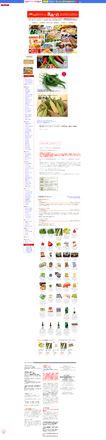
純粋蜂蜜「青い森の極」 (28, 116)
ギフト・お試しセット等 (47, 120)
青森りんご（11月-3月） (28, 79)
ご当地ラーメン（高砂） (28, 221)
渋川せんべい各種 (27, 181)
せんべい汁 (26, 159)
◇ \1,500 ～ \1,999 (29, 249)
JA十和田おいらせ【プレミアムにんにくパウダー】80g (51, 289)
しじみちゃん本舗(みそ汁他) (29, 126)
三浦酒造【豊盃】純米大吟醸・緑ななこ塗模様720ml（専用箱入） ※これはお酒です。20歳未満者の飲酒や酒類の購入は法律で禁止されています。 (67, 332)
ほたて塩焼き (27, 141)
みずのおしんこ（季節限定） (29, 94)
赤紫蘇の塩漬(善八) (27, 91)
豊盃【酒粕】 (27, 88)
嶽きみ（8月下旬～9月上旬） (29, 80)
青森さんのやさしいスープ (28, 135)
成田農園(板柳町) (27, 199)
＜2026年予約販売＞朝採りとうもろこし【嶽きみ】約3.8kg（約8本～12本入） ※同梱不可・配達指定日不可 (59, 238)
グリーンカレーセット (28, 215)
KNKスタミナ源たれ (28, 153)
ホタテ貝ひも (27, 138)
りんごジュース (27, 190)
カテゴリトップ (40, 120)
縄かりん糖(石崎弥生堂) (28, 163)
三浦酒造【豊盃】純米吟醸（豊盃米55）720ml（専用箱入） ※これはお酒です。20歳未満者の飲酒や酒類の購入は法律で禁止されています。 (67, 317)
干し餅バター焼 (27, 175)
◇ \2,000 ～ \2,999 (29, 250)
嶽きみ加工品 (27, 97)
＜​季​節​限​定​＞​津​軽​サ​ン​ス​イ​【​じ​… (70, 350)
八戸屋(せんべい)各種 (28, 183)
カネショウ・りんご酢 (28, 211)
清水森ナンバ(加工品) (28, 119)
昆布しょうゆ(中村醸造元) (28, 209)
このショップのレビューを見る (74, 197)
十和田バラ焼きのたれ (28, 154)
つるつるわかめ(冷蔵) (28, 129)
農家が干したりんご (28, 186)
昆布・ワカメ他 (27, 144)
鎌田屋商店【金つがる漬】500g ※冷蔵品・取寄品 (51, 269)
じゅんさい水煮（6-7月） (28, 96)
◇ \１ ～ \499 (28, 246)
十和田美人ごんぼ (27, 102)
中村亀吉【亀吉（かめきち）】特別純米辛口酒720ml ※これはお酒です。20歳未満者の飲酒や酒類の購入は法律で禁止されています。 (43, 332)
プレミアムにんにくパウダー (29, 105)
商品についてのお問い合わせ (46, 147)
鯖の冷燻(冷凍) (27, 132)
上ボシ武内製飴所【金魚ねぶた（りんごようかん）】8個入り (67, 289)
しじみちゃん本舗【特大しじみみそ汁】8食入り (67, 269)
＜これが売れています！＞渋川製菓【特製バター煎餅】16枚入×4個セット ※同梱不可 (75, 301)
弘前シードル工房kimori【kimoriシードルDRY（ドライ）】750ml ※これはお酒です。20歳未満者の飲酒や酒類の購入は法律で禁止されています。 (59, 332)
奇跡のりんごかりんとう (28, 172)
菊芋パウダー (27, 234)
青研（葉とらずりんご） (28, 196)
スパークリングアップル (28, 193)
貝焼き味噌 (26, 156)
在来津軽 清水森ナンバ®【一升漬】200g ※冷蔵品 (58, 248)
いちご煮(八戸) (27, 124)
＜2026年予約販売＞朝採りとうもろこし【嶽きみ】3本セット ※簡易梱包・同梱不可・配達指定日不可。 (67, 236)
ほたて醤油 (26, 212)
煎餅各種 (26, 180)
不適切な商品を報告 (56, 147)
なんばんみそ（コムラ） (28, 99)
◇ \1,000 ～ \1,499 (29, 248)
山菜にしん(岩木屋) (27, 111)
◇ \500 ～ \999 (28, 247)
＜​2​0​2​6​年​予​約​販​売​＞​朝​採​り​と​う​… (41, 350)
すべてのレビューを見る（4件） (74, 196)
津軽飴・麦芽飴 (27, 178)
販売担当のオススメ (47, 122)
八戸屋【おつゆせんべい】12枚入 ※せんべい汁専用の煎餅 (75, 248)
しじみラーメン (27, 224)
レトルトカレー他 (28, 217)
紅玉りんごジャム (27, 202)
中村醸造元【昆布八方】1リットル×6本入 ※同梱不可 (75, 258)
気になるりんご (27, 169)
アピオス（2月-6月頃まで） (29, 82)
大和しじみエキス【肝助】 (28, 231)
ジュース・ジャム (46, 121)
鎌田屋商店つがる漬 (28, 123)
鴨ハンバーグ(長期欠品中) (28, 114)
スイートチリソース (28, 214)
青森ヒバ (26, 242)
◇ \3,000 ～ (29, 251)
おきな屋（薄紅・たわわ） (28, 177)
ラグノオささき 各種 (28, 166)
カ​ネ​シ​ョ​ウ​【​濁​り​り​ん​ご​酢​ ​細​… (56, 350)
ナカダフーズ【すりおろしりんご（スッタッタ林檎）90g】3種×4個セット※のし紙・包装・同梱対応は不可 (67, 301)
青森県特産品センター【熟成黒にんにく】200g (51, 258)
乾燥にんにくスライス (28, 108)
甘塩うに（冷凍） (27, 146)
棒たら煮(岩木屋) (27, 147)
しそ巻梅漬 (26, 93)
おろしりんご (27, 117)
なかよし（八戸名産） (28, 149)
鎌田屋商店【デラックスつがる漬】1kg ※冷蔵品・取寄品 (59, 269)
